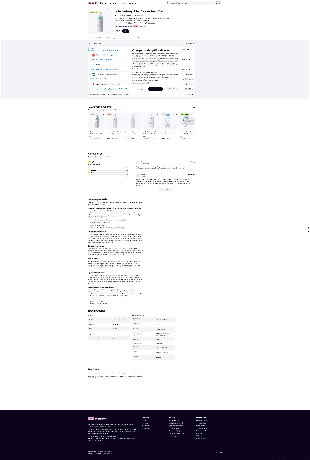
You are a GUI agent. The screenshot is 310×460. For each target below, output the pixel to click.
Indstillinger (139, 89)
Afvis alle (171, 89)
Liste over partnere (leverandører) (140, 83)
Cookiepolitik (135, 69)
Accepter (155, 89)
